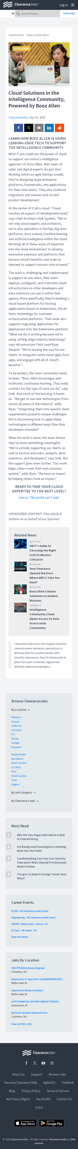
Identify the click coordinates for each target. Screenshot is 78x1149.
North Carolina (19, 763)
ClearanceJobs (16, 35)
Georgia (15, 742)
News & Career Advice (38, 35)
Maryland (16, 747)
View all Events (19, 936)
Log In (64, 5)
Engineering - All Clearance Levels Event (33, 917)
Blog (12, 1091)
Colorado (16, 730)
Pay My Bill (43, 1099)
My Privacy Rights (18, 1099)
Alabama (16, 717)
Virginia (15, 784)
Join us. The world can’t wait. (39, 497)
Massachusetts (18, 754)
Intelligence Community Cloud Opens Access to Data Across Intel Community (44, 619)
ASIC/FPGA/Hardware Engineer (28, 968)
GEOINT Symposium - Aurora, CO (29, 924)
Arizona (15, 721)
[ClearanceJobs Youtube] (43, 1063)
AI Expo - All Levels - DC (24, 930)
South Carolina (19, 776)
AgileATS (49, 1082)
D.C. (13, 734)
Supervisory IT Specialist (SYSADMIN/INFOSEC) (37, 979)
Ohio (13, 771)
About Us (18, 1074)
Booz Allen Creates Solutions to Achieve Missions (44, 595)
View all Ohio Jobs (21, 1024)
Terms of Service (57, 1091)
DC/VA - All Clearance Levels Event (29, 911)
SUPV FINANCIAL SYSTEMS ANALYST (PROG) (34, 1001)
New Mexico (17, 758)
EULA (39, 1107)
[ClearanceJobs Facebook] (26, 1063)
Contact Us (64, 1099)
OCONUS (15, 767)
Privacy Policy (30, 1091)
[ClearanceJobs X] (35, 1063)
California (16, 725)
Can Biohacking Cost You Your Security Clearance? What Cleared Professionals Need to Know (41, 862)
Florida (15, 738)
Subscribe (69, 13)
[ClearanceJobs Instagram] (52, 1063)
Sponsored (21, 48)
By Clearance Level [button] (23, 801)
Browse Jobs (57, 1074)
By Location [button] (18, 709)
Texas (14, 780)
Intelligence (35, 605)
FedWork (68, 1082)
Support (37, 1074)
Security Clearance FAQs (20, 1082)
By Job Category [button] (21, 792)
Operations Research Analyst (27, 990)
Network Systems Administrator (29, 1012)
